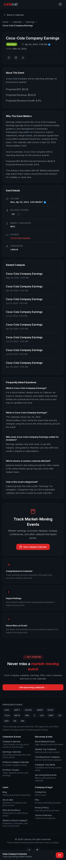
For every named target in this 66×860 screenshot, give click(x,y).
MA (22, 721)
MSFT (17, 710)
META (17, 715)
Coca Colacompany (20, 238)
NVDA (50, 710)
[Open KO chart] (18, 214)
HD (14, 721)
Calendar (17, 22)
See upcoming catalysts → (33, 687)
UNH (6, 721)
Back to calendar (15, 15)
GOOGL (28, 710)
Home (5, 22)
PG (59, 715)
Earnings (30, 22)
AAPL (7, 710)
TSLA (7, 715)
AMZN (40, 710)
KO (13, 214)
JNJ (42, 715)
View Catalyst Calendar (35, 547)
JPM (27, 715)
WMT (51, 715)
